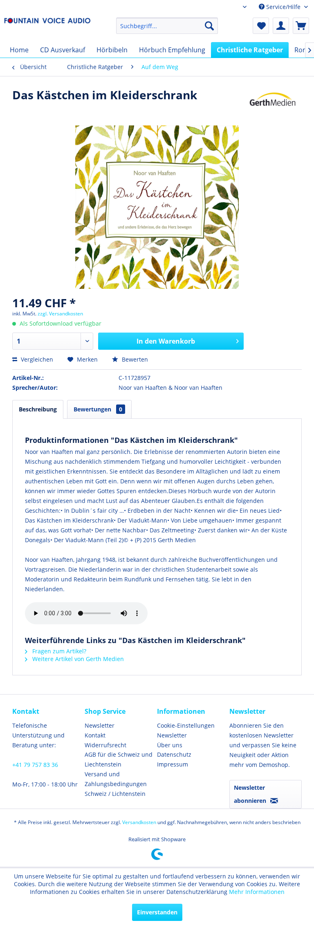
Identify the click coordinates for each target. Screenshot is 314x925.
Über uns (169, 745)
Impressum (172, 764)
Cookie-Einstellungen (186, 725)
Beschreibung (38, 409)
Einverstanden (157, 912)
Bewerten (134, 359)
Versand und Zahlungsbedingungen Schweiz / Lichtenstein (116, 784)
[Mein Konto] (281, 26)
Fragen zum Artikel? (58, 651)
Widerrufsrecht (105, 745)
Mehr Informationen (257, 892)
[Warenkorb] (301, 26)
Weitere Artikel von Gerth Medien (77, 659)
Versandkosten (139, 822)
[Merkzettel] (261, 26)
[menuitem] (167, 26)
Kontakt (95, 735)
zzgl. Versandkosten (60, 313)
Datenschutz (174, 754)
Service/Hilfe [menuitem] (283, 7)
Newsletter (99, 725)
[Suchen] (209, 26)
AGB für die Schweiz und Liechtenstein (119, 759)
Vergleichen (36, 359)
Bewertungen (98, 409)
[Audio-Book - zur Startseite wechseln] (47, 28)
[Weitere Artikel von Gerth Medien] (273, 103)
